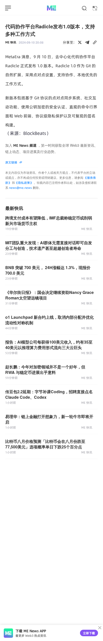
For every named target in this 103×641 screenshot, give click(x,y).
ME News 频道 (24, 145)
